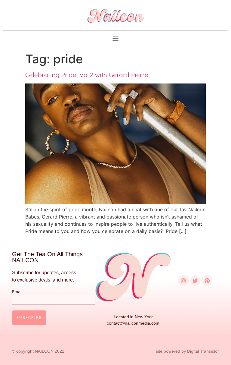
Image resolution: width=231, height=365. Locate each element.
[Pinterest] (207, 280)
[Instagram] (183, 280)
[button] (116, 38)
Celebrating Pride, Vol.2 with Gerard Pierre (86, 75)
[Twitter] (195, 280)
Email (17, 292)
